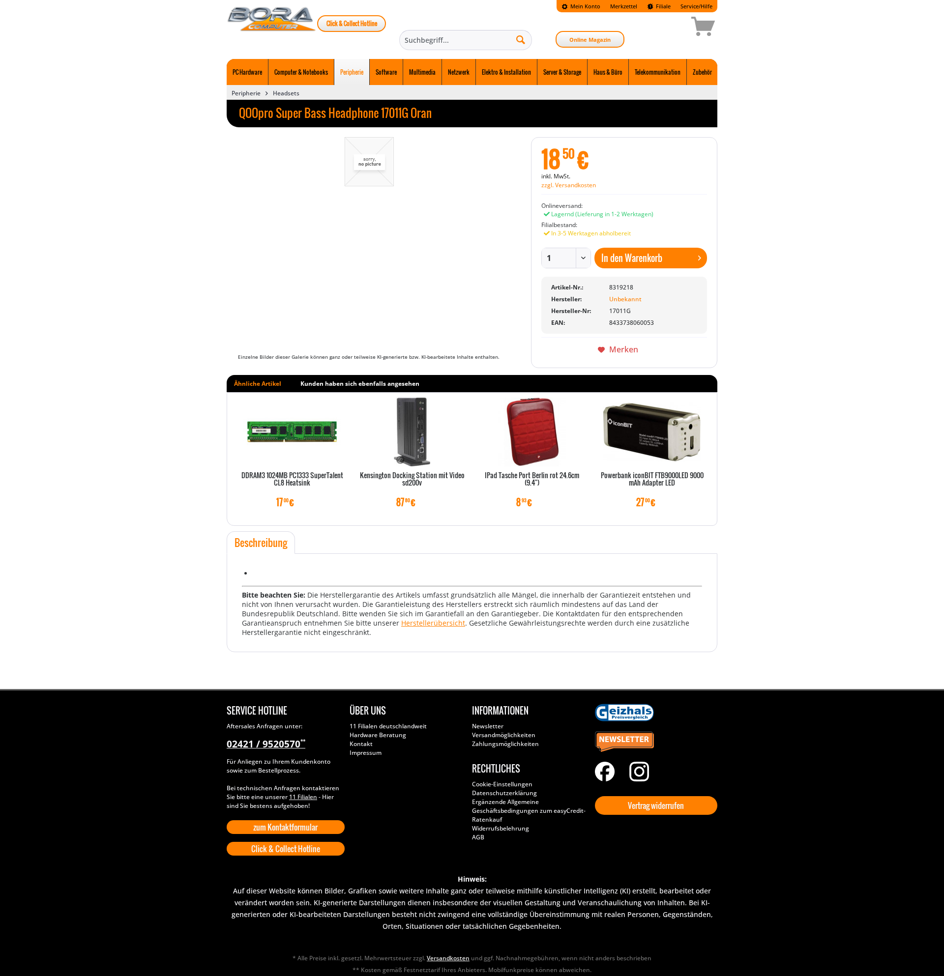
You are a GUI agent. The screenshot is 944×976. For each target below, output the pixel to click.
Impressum (366, 752)
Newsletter (487, 726)
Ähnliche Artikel (257, 383)
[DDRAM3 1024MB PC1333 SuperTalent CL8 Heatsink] (292, 432)
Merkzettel (623, 6)
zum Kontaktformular (285, 827)
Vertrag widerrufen (656, 805)
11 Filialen (303, 797)
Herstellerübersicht (433, 623)
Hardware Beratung (378, 735)
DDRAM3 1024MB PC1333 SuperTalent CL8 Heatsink (292, 479)
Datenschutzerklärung (504, 793)
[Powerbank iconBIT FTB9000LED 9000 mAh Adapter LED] (652, 432)
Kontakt (361, 744)
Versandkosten (448, 958)
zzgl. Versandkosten (568, 185)
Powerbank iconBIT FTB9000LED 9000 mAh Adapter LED (652, 479)
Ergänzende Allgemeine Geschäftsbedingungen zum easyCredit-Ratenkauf (529, 811)
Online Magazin (590, 39)
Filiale (662, 6)
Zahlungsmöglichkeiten (505, 744)
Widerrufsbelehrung (500, 828)
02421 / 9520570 (266, 744)
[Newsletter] (654, 742)
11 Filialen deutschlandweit (388, 726)
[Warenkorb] (668, 28)
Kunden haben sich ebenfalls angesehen (359, 383)
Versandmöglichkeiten (503, 735)
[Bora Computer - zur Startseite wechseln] (272, 28)
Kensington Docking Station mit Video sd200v (412, 479)
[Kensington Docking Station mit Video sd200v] (412, 432)
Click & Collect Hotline (351, 23)
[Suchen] (520, 39)
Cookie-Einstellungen (502, 784)
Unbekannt (625, 299)
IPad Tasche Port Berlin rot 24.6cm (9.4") (532, 479)
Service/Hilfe (696, 6)
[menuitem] (581, 6)
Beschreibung (261, 542)
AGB (478, 837)
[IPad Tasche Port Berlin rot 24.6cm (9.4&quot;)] (532, 432)
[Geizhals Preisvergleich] (654, 712)
